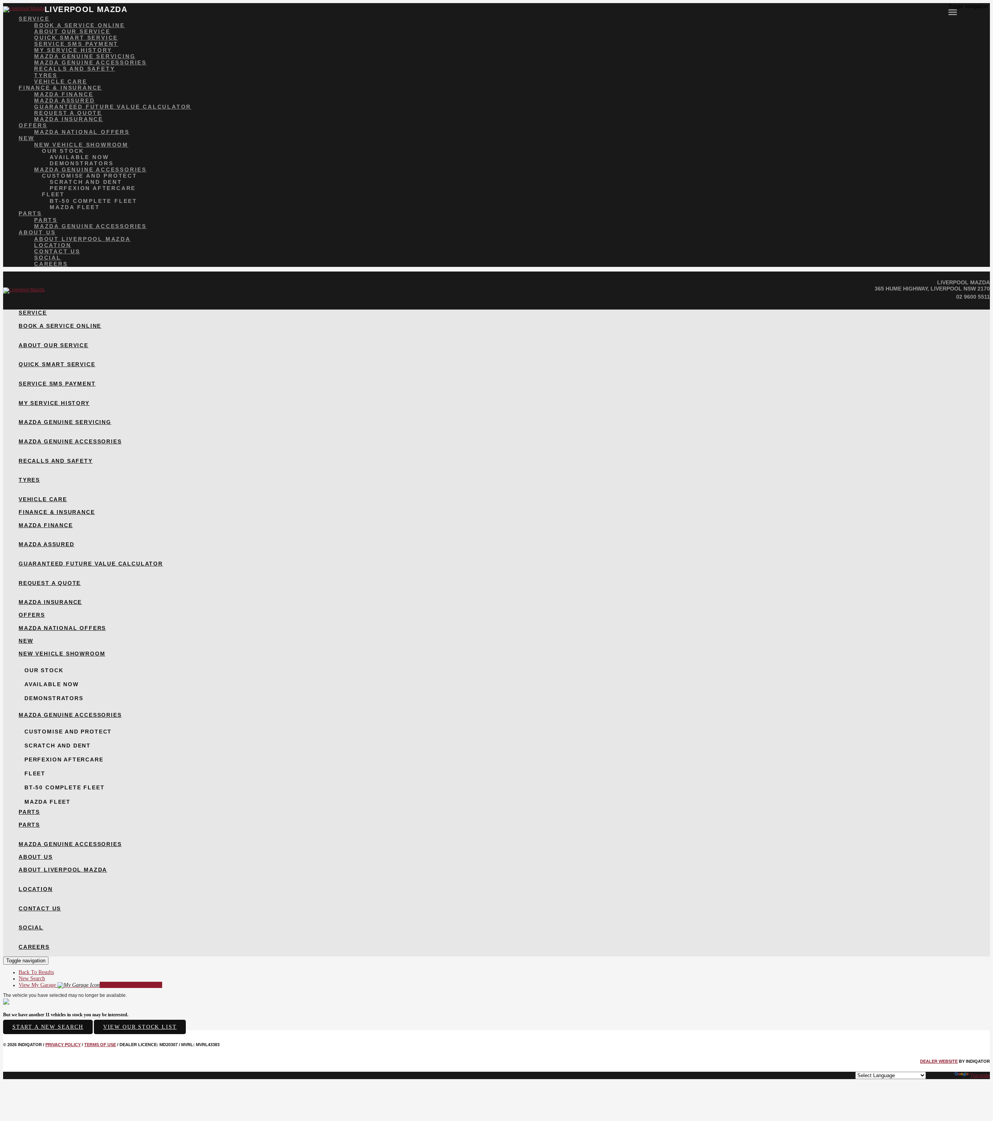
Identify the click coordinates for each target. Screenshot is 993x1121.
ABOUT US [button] (37, 232)
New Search (32, 978)
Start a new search (47, 1027)
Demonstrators (81, 163)
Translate (980, 1075)
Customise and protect (89, 176)
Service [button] (34, 19)
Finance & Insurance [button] (60, 88)
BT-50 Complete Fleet (93, 201)
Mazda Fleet (75, 207)
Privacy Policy (63, 1044)
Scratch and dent (86, 182)
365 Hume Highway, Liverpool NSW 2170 (932, 288)
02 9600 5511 (973, 297)
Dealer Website (939, 1061)
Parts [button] (30, 213)
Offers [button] (33, 125)
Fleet (53, 194)
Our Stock (63, 151)
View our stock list (140, 1027)
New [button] (26, 138)
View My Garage (90, 985)
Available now (79, 157)
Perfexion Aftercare (93, 188)
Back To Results (36, 972)
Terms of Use (100, 1044)
